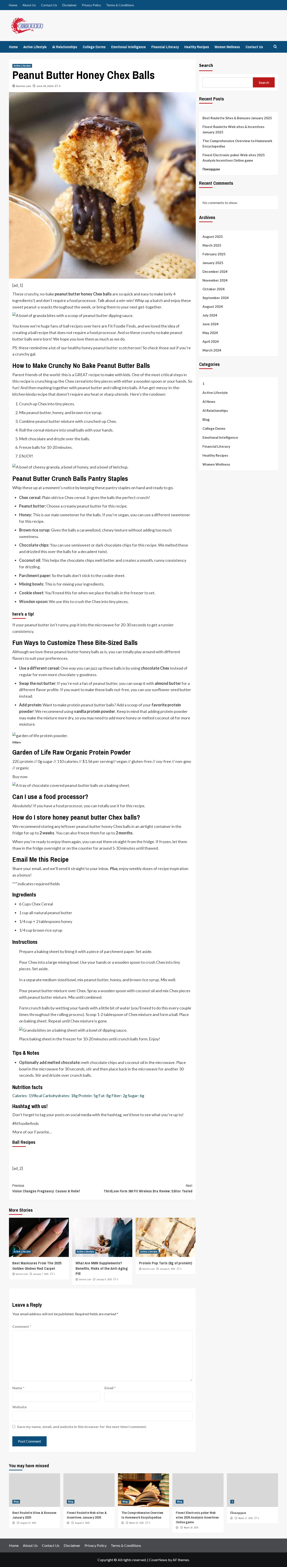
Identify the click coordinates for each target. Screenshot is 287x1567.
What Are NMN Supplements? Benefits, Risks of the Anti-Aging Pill (102, 1268)
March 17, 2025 (245, 1518)
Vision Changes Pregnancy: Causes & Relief (46, 1188)
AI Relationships (64, 46)
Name (18, 1388)
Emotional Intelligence (128, 46)
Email (110, 1388)
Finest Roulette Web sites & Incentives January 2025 (233, 129)
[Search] (275, 47)
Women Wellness (227, 46)
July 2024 (209, 315)
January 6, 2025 (104, 1279)
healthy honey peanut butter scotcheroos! (105, 347)
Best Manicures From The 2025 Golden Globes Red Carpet (36, 1265)
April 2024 (210, 341)
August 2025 (212, 236)
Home (13, 5)
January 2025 (212, 263)
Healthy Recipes (196, 46)
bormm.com (23, 86)
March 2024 (211, 350)
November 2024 (215, 280)
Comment (21, 1326)
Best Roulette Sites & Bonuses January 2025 (237, 118)
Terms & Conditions (120, 5)
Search (206, 65)
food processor (69, 805)
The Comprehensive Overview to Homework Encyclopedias (237, 143)
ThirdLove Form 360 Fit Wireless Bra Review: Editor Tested (148, 1188)
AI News (208, 401)
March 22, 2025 (136, 1522)
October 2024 (213, 289)
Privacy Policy (91, 5)
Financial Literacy (165, 46)
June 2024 (210, 324)
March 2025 (211, 245)
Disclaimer (69, 5)
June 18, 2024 (45, 86)
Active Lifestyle (35, 46)
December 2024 (215, 271)
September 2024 (215, 298)
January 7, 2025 (41, 1274)
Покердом (211, 169)
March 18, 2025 (191, 1527)
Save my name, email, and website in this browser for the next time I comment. (82, 1426)
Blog (206, 419)
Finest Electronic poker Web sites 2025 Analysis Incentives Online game (233, 157)
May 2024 (210, 333)
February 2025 (214, 254)
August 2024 (212, 306)
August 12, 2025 (28, 1522)
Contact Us (49, 5)
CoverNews (158, 1560)
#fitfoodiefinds (25, 1123)
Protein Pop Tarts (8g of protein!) (165, 1262)
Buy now (20, 776)
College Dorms (94, 46)
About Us (29, 5)
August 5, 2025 (82, 1522)
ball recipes (73, 325)
